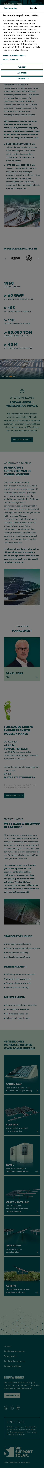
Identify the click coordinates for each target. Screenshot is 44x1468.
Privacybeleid (9, 59)
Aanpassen (22, 73)
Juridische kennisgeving (13, 56)
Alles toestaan (22, 79)
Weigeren (22, 67)
